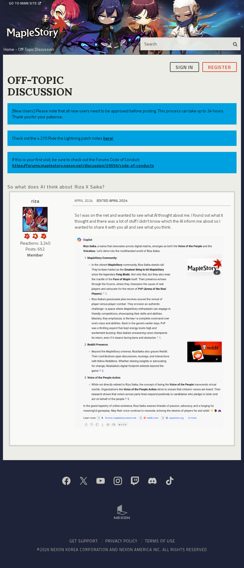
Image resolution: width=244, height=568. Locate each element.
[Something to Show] (27, 235)
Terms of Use (160, 541)
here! (108, 138)
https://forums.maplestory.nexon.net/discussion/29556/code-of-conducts (83, 165)
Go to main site (23, 3)
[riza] (35, 219)
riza (35, 200)
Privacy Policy (121, 541)
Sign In (184, 67)
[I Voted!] (43, 235)
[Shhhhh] (35, 235)
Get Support (83, 541)
